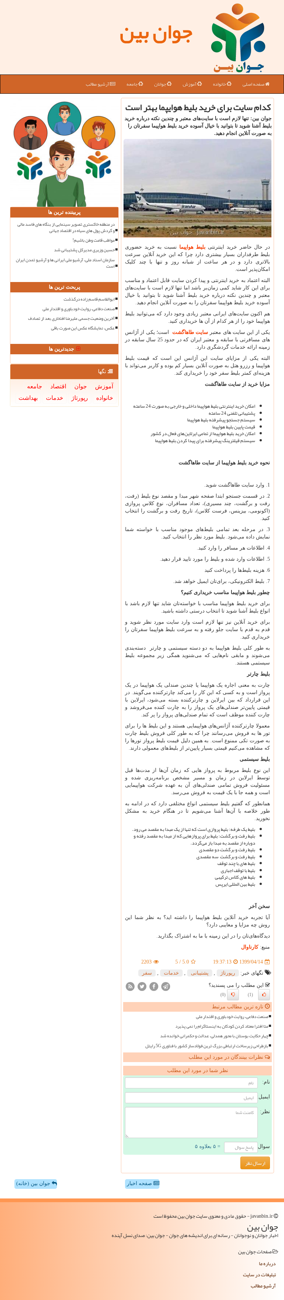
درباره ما (267, 1263)
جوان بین (156, 31)
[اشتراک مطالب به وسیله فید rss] (130, 986)
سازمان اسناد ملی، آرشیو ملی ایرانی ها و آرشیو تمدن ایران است (65, 263)
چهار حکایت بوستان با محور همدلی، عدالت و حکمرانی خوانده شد (214, 1036)
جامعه (132, 84)
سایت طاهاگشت (190, 332)
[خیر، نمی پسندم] (233, 994)
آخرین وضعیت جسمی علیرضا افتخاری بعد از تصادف (71, 318)
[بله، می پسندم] (264, 994)
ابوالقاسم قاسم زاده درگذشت (89, 299)
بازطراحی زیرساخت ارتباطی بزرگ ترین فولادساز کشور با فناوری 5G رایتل (206, 1046)
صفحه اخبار (140, 1183)
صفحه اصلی (254, 84)
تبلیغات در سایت (259, 1274)
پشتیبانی (200, 973)
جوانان (160, 84)
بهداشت (28, 398)
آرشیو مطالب (98, 84)
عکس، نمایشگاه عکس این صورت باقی (83, 328)
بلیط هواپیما (192, 247)
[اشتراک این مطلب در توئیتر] (142, 986)
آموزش (190, 84)
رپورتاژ (227, 973)
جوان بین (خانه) (34, 1183)
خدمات (171, 973)
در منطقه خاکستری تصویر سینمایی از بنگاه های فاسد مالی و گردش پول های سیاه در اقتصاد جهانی (66, 227)
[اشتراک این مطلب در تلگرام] (165, 986)
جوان (80, 386)
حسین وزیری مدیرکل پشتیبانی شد (84, 250)
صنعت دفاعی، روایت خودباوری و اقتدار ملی (232, 1016)
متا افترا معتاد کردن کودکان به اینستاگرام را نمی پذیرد (221, 1026)
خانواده (220, 84)
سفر (147, 973)
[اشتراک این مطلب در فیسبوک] (154, 986)
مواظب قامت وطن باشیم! (93, 240)
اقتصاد (58, 386)
